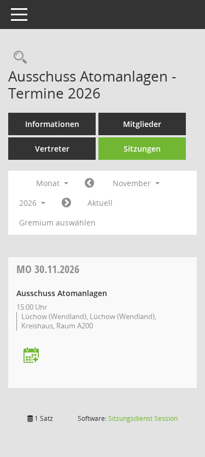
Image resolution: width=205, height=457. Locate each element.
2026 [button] (29, 203)
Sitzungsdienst (143, 418)
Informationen (52, 124)
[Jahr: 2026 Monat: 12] (66, 203)
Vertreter (52, 148)
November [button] (133, 183)
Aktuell (100, 203)
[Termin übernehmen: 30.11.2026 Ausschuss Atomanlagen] (31, 356)
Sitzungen (142, 148)
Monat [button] (49, 183)
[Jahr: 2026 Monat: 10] (89, 183)
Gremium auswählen (57, 222)
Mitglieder (142, 124)
